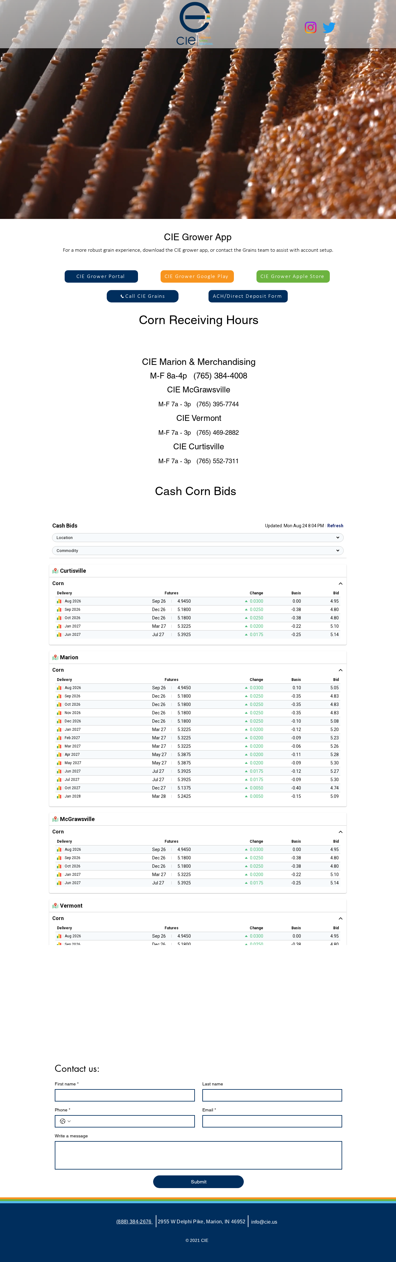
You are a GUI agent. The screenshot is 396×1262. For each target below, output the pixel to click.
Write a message (71, 1135)
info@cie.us (264, 1222)
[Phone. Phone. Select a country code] (65, 1121)
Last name (212, 1083)
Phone (62, 1109)
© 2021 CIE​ (197, 1240)
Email (209, 1109)
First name (67, 1083)
